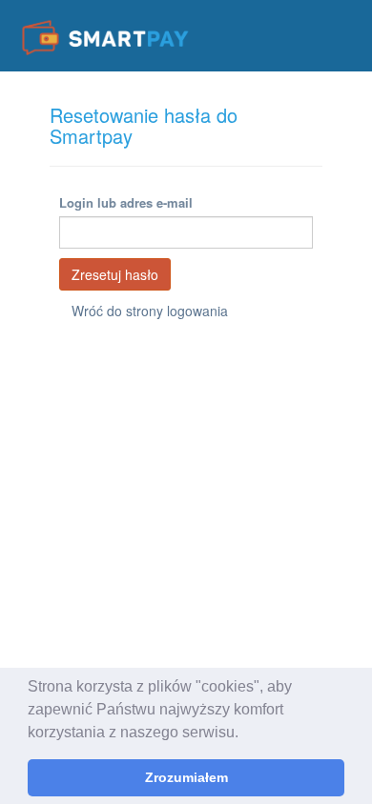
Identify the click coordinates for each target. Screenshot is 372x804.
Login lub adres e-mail (126, 202)
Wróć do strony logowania (150, 310)
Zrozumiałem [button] (186, 777)
